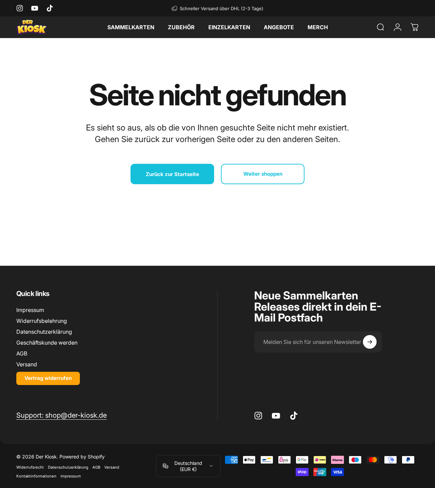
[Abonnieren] (370, 342)
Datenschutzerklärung (44, 332)
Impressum (30, 310)
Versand (26, 364)
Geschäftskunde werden (46, 342)
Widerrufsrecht (30, 467)
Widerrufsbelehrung (41, 320)
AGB (21, 353)
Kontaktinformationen (36, 476)
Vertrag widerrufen (48, 378)
